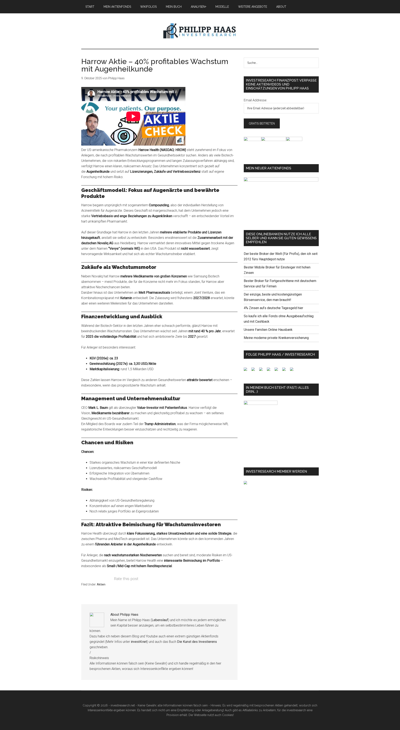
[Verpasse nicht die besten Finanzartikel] (293, 371)
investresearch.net (200, 31)
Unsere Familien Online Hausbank (268, 330)
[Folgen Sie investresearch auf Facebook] (247, 371)
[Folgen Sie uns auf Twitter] (254, 371)
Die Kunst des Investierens (197, 642)
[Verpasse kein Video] (278, 371)
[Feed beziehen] (270, 371)
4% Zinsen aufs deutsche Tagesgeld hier (273, 308)
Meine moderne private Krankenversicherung (276, 338)
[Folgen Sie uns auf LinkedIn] (262, 371)
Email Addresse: (255, 100)
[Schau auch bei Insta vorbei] (285, 371)
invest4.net (139, 642)
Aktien (101, 584)
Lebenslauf (160, 620)
